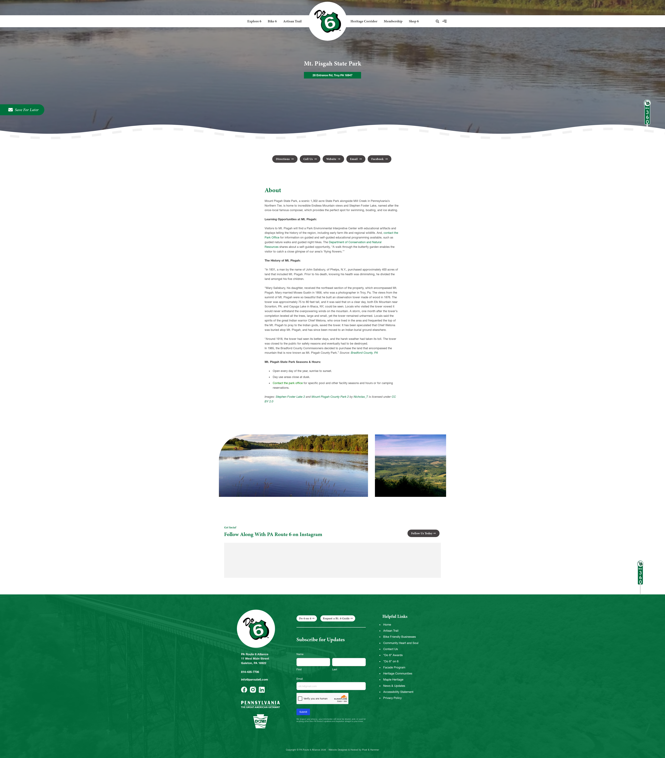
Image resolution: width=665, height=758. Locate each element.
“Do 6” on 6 (390, 661)
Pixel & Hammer (370, 750)
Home (387, 624)
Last (334, 669)
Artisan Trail (292, 21)
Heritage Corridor (364, 21)
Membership (393, 21)
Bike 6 (272, 21)
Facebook (377, 159)
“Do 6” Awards (393, 655)
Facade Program (394, 667)
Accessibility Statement (398, 692)
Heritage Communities (397, 673)
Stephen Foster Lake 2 (290, 396)
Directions (283, 159)
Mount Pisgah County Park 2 (330, 396)
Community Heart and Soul (400, 643)
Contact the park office (288, 383)
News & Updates (394, 685)
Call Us (308, 159)
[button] (437, 21)
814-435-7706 (250, 672)
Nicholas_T (361, 396)
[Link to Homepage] (326, 21)
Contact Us (390, 649)
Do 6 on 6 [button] (305, 618)
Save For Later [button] (27, 109)
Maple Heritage (393, 679)
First (299, 669)
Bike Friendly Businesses (399, 636)
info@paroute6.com (254, 679)
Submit (303, 711)
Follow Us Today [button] (422, 533)
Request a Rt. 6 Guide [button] (336, 618)
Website (331, 159)
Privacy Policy (392, 698)
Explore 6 (254, 21)
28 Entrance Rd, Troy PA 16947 (332, 75)
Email (354, 159)
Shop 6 (414, 21)
